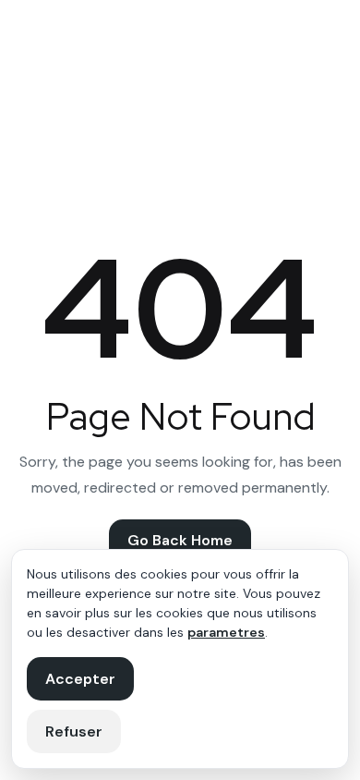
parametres (226, 632)
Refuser (73, 731)
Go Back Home (180, 540)
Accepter (80, 679)
